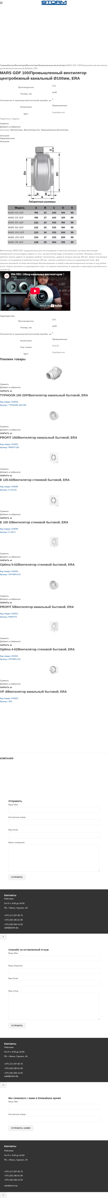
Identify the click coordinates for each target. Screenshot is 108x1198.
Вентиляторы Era (32, 130)
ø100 (54, 92)
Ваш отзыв (13, 991)
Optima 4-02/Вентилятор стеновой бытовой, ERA (37, 649)
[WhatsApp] (6, 121)
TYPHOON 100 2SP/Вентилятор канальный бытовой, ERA (44, 395)
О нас (2, 770)
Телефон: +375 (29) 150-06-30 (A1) (20, 727)
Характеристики (7, 138)
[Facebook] (1, 121)
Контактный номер (17, 817)
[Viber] (11, 121)
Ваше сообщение (16, 842)
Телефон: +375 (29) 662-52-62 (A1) (20, 723)
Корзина (4, 781)
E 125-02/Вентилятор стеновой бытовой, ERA (35, 480)
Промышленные (59, 105)
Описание (4, 136)
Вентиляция (20, 65)
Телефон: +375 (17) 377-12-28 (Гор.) (21, 738)
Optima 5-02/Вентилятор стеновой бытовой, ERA (37, 564)
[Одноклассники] (4, 121)
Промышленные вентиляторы (52, 65)
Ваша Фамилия (15, 966)
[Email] (2, 121)
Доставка (4, 783)
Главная (4, 65)
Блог (2, 772)
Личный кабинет (7, 778)
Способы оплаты (8, 786)
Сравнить (4, 123)
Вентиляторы (32, 65)
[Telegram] (9, 121)
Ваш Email (13, 830)
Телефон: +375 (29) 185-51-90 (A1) (20, 730)
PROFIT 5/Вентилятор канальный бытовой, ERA (37, 607)
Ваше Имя (13, 805)
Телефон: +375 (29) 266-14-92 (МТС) (21, 734)
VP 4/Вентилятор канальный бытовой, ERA (33, 691)
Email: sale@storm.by (14, 746)
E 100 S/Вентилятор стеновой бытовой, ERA (34, 522)
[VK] (7, 121)
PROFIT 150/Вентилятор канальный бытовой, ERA (38, 437)
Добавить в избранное (10, 127)
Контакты (4, 775)
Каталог (11, 65)
